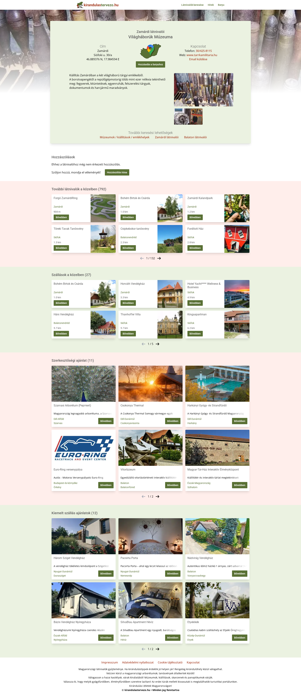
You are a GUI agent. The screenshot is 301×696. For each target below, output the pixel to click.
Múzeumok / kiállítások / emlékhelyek (124, 137)
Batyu (221, 4)
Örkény (57, 487)
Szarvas (58, 423)
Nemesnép (126, 575)
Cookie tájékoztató (170, 662)
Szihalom (192, 487)
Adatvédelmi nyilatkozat (138, 662)
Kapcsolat (193, 662)
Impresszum (109, 662)
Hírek (211, 4)
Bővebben (61, 217)
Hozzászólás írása (117, 172)
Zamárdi (58, 206)
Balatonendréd (129, 237)
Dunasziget (60, 575)
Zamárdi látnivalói (167, 137)
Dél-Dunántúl (127, 419)
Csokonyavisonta (130, 423)
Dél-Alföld (59, 419)
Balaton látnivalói (195, 137)
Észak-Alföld (60, 635)
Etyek (190, 639)
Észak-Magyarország (198, 483)
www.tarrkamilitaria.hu (202, 55)
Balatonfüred (128, 487)
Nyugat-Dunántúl (63, 571)
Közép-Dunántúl (196, 635)
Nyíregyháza (60, 639)
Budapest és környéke (65, 483)
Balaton (125, 483)
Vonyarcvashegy (196, 575)
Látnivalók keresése (192, 4)
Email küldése (198, 59)
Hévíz (123, 639)
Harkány (192, 423)
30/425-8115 (204, 51)
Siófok (57, 237)
